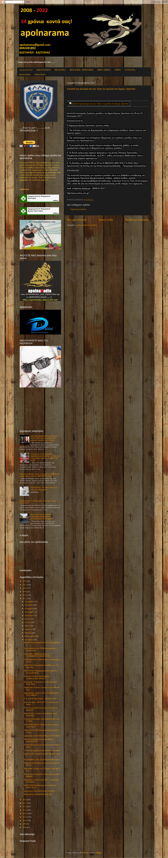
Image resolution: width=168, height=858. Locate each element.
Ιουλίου (27, 619)
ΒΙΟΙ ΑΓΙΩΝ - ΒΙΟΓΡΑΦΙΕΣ (81, 69)
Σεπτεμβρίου (29, 612)
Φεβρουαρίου (30, 636)
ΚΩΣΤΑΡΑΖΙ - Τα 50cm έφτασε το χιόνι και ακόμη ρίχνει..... (43, 489)
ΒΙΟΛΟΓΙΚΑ (60, 69)
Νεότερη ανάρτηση (76, 219)
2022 (24, 581)
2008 (24, 827)
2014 (24, 807)
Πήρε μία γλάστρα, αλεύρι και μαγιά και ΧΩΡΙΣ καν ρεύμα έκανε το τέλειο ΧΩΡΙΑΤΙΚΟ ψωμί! (39, 475)
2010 (24, 821)
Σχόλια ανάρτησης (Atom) (87, 225)
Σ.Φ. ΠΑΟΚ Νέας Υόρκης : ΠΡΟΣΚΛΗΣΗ (40, 699)
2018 (24, 595)
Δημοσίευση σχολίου (78, 209)
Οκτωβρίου (29, 609)
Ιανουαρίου (29, 640)
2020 (24, 588)
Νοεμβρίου (29, 605)
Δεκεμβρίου (29, 602)
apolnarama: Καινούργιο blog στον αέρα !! (40, 791)
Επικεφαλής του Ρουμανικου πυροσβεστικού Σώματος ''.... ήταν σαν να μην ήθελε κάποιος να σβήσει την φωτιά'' (45, 457)
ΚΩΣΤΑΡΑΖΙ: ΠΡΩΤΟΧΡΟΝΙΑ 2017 (38, 794)
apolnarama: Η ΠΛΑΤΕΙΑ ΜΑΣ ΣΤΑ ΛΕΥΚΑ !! (42, 736)
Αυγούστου (29, 615)
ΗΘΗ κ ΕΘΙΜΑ (104, 69)
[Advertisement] (39, 408)
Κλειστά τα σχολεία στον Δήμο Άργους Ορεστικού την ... (39, 740)
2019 (24, 592)
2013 (24, 810)
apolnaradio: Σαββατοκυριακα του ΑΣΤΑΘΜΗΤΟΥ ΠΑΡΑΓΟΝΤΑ (37, 655)
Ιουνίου (27, 622)
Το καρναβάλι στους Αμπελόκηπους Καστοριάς (42, 760)
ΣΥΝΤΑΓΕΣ (130, 69)
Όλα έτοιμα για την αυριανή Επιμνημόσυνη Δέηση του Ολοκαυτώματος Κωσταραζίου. (42, 517)
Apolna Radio (24, 74)
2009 (24, 824)
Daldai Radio (40, 74)
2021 (24, 585)
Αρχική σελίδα (26, 69)
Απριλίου (28, 629)
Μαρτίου (28, 633)
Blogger (98, 853)
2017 (24, 599)
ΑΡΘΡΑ (117, 69)
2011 (24, 817)
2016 (24, 800)
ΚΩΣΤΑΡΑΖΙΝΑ (44, 69)
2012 (24, 814)
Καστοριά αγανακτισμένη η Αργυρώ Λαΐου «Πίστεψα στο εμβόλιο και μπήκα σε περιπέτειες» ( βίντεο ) (43, 438)
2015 (24, 803)
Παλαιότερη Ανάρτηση (136, 219)
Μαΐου (27, 626)
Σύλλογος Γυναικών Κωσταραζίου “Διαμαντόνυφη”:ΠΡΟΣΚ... (37, 677)
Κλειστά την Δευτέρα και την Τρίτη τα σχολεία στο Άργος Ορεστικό (101, 89)
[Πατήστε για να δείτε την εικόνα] (99, 103)
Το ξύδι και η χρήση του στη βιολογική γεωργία (42, 750)
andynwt (85, 853)
